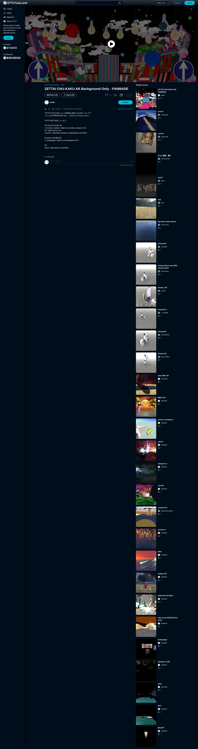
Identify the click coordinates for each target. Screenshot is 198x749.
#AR (62, 85)
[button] (107, 95)
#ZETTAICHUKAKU (52, 85)
